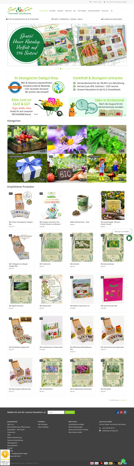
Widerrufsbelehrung (14, 437)
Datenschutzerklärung (15, 440)
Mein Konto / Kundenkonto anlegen (116, 2)
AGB (8, 435)
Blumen (53, 11)
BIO (74, 11)
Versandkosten (123, 400)
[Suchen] (111, 11)
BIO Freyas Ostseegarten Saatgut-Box (21, 223)
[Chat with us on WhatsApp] (123, 461)
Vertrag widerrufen (14, 456)
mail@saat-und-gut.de (110, 431)
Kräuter (68, 11)
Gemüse (60, 11)
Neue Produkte (43, 427)
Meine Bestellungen (76, 427)
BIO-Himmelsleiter (46, 389)
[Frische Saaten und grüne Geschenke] (20, 10)
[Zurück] (11, 45)
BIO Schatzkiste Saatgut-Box (19, 347)
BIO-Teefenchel (45, 264)
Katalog (105, 11)
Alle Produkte (42, 424)
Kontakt (10, 448)
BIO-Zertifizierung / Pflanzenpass (18, 427)
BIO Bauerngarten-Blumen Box (20, 389)
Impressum (11, 432)
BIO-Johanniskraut (107, 264)
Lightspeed (35, 463)
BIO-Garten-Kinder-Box (109, 306)
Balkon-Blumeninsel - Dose (79, 222)
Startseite (44, 11)
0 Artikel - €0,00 (97, 2)
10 (78, 68)
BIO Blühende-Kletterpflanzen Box (81, 348)
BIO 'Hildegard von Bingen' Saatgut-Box (18, 265)
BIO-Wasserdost (45, 306)
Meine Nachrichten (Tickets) (78, 430)
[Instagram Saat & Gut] (125, 412)
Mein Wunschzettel (75, 432)
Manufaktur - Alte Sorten (16, 430)
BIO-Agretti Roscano (16, 306)
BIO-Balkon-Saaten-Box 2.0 (79, 306)
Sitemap (10, 451)
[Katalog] (67, 45)
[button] (129, 238)
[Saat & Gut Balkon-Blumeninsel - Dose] (82, 205)
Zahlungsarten (12, 443)
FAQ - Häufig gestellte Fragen (17, 453)
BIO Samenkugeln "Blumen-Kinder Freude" (110, 223)
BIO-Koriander (106, 389)
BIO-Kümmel (74, 264)
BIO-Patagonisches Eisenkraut (81, 389)
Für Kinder (82, 11)
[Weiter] (122, 45)
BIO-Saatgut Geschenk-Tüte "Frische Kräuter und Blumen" (50, 223)
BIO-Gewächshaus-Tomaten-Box (51, 347)
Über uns (10, 424)
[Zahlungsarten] (92, 463)
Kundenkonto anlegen (76, 424)
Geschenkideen (94, 11)
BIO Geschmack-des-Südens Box (112, 347)
